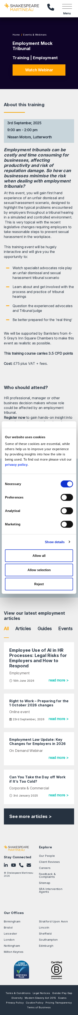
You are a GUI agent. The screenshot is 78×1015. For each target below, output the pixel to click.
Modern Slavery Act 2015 (40, 997)
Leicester (10, 933)
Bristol (8, 927)
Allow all (39, 555)
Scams (62, 997)
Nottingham (12, 945)
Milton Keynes (13, 951)
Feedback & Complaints (47, 875)
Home (16, 34)
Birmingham (12, 921)
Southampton (48, 939)
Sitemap (44, 883)
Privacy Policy (14, 1002)
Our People (47, 855)
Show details (55, 542)
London (9, 939)
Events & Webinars (35, 34)
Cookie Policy (34, 1002)
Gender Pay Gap (62, 993)
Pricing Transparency (59, 1002)
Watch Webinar (39, 70)
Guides (45, 628)
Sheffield (45, 933)
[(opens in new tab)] (56, 969)
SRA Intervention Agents (50, 890)
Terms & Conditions (18, 993)
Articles (23, 628)
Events (65, 628)
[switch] (67, 497)
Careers (44, 868)
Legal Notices (41, 993)
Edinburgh (46, 945)
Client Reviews (49, 861)
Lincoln (44, 927)
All (6, 628)
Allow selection (39, 570)
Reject (39, 584)
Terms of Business (39, 1007)
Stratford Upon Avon (53, 921)
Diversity (17, 997)
